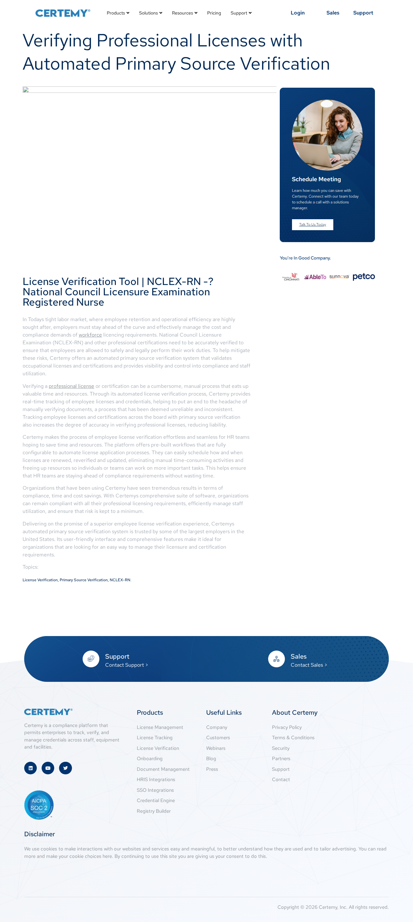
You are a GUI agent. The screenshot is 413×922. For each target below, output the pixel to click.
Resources (182, 13)
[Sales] (276, 659)
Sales (299, 656)
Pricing (214, 13)
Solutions (148, 13)
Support (239, 13)
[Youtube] (48, 768)
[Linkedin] (30, 768)
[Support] (91, 659)
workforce (90, 334)
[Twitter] (65, 768)
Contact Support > (126, 665)
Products (116, 13)
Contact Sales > (309, 665)
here (107, 856)
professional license (71, 386)
